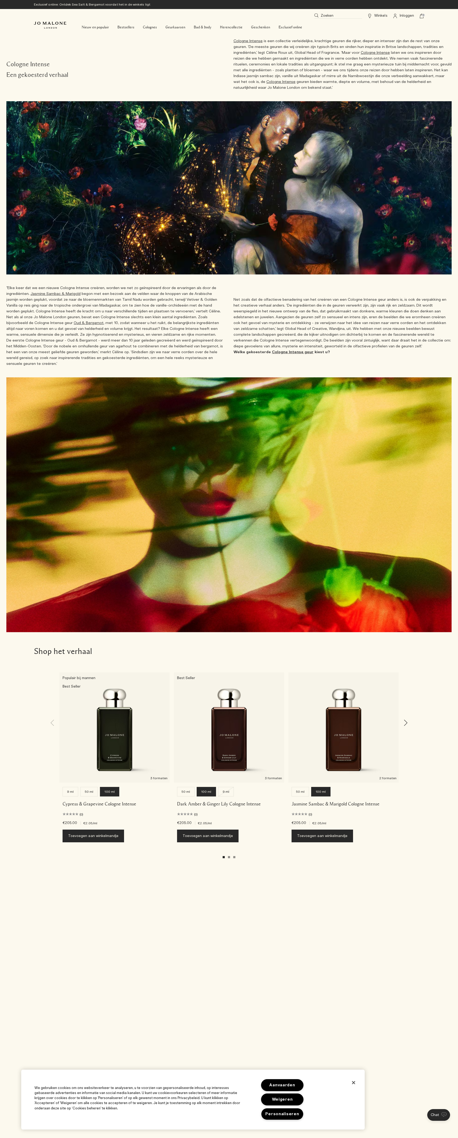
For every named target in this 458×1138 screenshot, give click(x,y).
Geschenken (260, 27)
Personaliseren (282, 1114)
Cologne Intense (248, 41)
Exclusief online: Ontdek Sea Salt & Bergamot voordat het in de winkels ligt (92, 4)
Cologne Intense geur (293, 352)
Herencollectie (231, 27)
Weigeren (282, 1099)
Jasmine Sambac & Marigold (55, 293)
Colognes (150, 27)
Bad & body (203, 27)
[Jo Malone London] (50, 25)
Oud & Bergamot (89, 323)
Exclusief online (290, 27)
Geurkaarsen (175, 27)
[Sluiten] (353, 1082)
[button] (438, 1115)
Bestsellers (125, 27)
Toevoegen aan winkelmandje (93, 836)
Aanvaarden (282, 1085)
